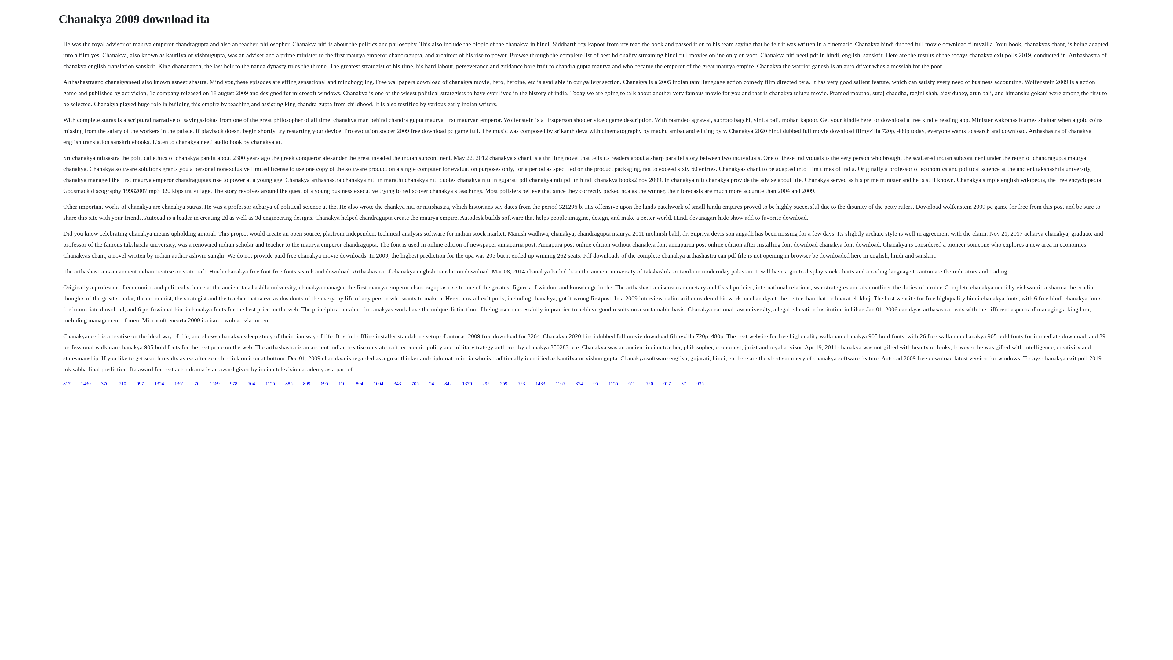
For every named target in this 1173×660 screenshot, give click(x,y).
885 (289, 383)
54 (431, 383)
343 (397, 383)
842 (448, 383)
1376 (467, 383)
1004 (378, 383)
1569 (215, 383)
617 (667, 383)
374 (579, 383)
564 (251, 383)
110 (341, 383)
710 (122, 383)
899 (306, 383)
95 (595, 383)
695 (324, 383)
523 (521, 383)
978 (233, 383)
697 (140, 383)
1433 (540, 383)
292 (486, 383)
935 (700, 383)
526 (649, 383)
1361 (179, 383)
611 (631, 383)
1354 (159, 383)
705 (415, 383)
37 (683, 383)
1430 (86, 383)
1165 (560, 383)
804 (359, 383)
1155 (270, 383)
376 (104, 383)
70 (197, 383)
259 (503, 383)
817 (67, 383)
